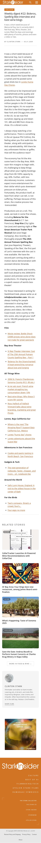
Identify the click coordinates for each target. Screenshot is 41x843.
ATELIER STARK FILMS (26, 788)
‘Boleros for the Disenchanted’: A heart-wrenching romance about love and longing (22, 364)
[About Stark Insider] (20, 734)
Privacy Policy (26, 834)
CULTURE (33, 775)
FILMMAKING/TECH (28, 784)
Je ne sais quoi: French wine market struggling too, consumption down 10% (20, 389)
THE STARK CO (31, 804)
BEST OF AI (32, 780)
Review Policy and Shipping (12, 834)
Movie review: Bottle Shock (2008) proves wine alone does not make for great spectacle (22, 336)
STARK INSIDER (31, 809)
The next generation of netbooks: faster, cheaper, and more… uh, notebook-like (22, 470)
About (20, 840)
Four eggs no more (16, 510)
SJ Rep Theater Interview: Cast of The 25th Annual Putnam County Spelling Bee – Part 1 (21, 354)
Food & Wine (9, 9)
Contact (34, 834)
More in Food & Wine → (20, 664)
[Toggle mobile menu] (36, 2)
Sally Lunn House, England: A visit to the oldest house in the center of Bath (22, 488)
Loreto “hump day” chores (19, 434)
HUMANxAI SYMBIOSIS (26, 792)
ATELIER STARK (31, 820)
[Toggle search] (30, 2)
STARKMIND (32, 815)
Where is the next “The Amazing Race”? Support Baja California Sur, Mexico (21, 427)
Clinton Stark (13, 42)
